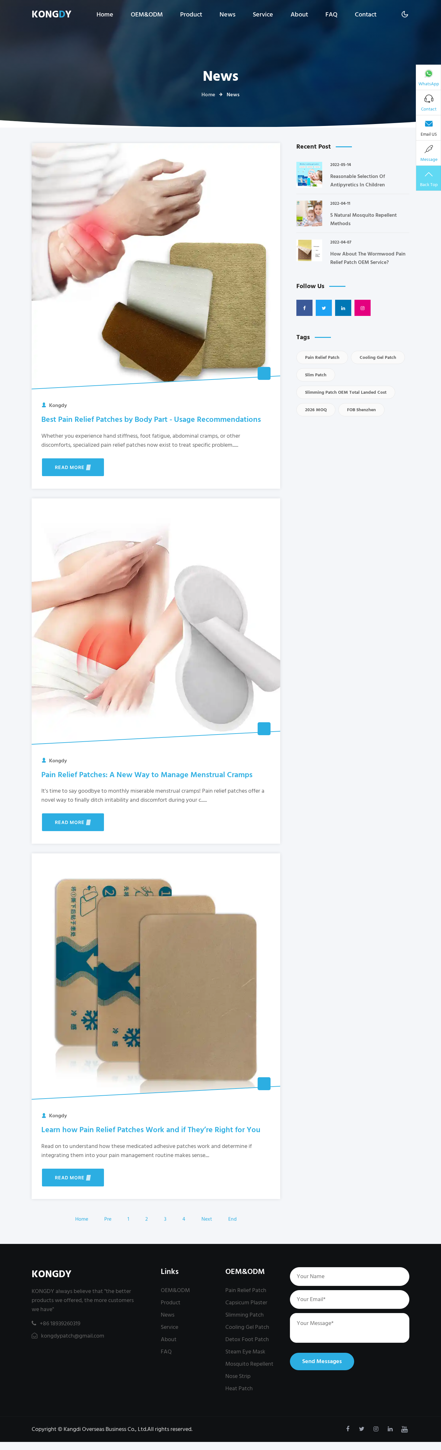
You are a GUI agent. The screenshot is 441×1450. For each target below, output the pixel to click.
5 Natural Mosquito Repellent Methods (363, 219)
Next (206, 1219)
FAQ (331, 14)
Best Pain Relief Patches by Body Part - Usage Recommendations (151, 419)
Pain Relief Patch (322, 357)
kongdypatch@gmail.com (72, 1335)
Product (191, 14)
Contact (365, 14)
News (227, 14)
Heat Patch (239, 1388)
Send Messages (322, 1361)
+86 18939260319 (60, 1323)
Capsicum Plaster (246, 1302)
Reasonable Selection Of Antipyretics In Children (357, 180)
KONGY (51, 14)
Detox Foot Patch (247, 1339)
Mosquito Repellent (249, 1364)
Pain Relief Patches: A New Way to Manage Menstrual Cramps (146, 774)
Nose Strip (238, 1376)
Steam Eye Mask (245, 1351)
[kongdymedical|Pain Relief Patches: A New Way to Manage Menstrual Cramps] (156, 622)
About (299, 14)
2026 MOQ (316, 409)
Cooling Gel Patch (378, 357)
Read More (70, 467)
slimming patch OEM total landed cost (345, 392)
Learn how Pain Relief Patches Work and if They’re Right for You (151, 1129)
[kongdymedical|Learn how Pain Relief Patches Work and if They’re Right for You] (156, 977)
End (232, 1219)
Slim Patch (315, 375)
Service (263, 14)
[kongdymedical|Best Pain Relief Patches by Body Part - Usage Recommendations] (156, 267)
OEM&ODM (147, 14)
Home (105, 14)
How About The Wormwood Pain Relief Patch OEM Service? (367, 258)
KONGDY (51, 1274)
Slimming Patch (244, 1315)
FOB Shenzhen (361, 409)
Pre (107, 1219)
